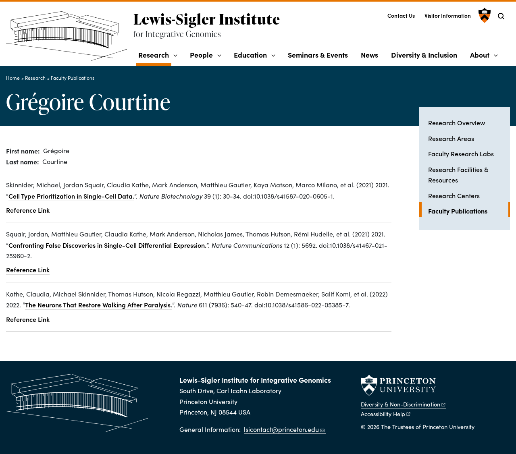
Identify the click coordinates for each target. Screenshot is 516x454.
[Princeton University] (484, 15)
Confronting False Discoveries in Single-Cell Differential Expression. (107, 244)
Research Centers (454, 195)
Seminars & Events (318, 55)
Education (250, 55)
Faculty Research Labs (461, 153)
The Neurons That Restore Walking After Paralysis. (98, 304)
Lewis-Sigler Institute (206, 19)
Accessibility (383, 414)
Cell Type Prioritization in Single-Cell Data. (71, 195)
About (479, 55)
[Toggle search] (501, 16)
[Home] (69, 39)
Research (154, 54)
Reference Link (28, 209)
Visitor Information (447, 15)
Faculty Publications (72, 78)
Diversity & (400, 404)
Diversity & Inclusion (424, 55)
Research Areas (451, 138)
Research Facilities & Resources (458, 174)
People (201, 55)
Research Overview (456, 122)
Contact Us (401, 15)
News (369, 55)
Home (13, 78)
